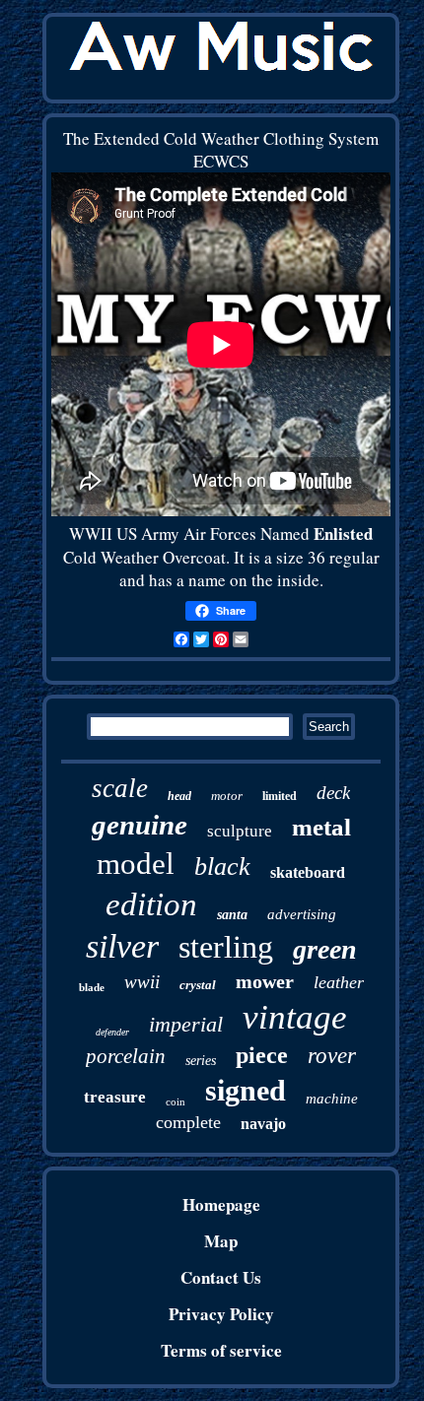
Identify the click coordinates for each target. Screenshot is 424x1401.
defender (112, 1032)
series (200, 1060)
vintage (295, 1017)
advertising (301, 914)
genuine (139, 824)
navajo (263, 1123)
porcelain (126, 1056)
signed (245, 1090)
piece (262, 1055)
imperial (186, 1024)
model (136, 863)
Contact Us (220, 1277)
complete (188, 1122)
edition (151, 904)
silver (122, 946)
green (325, 949)
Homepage (221, 1204)
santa (232, 914)
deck (333, 792)
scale (120, 788)
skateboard (307, 872)
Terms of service (221, 1350)
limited (279, 796)
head (179, 796)
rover (332, 1055)
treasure (115, 1097)
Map (221, 1241)
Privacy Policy (221, 1313)
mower (265, 981)
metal (321, 827)
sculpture (239, 831)
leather (339, 982)
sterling (225, 947)
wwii (142, 981)
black (222, 866)
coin (175, 1101)
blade (92, 987)
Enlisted (343, 533)
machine (332, 1098)
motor (227, 795)
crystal (197, 984)
